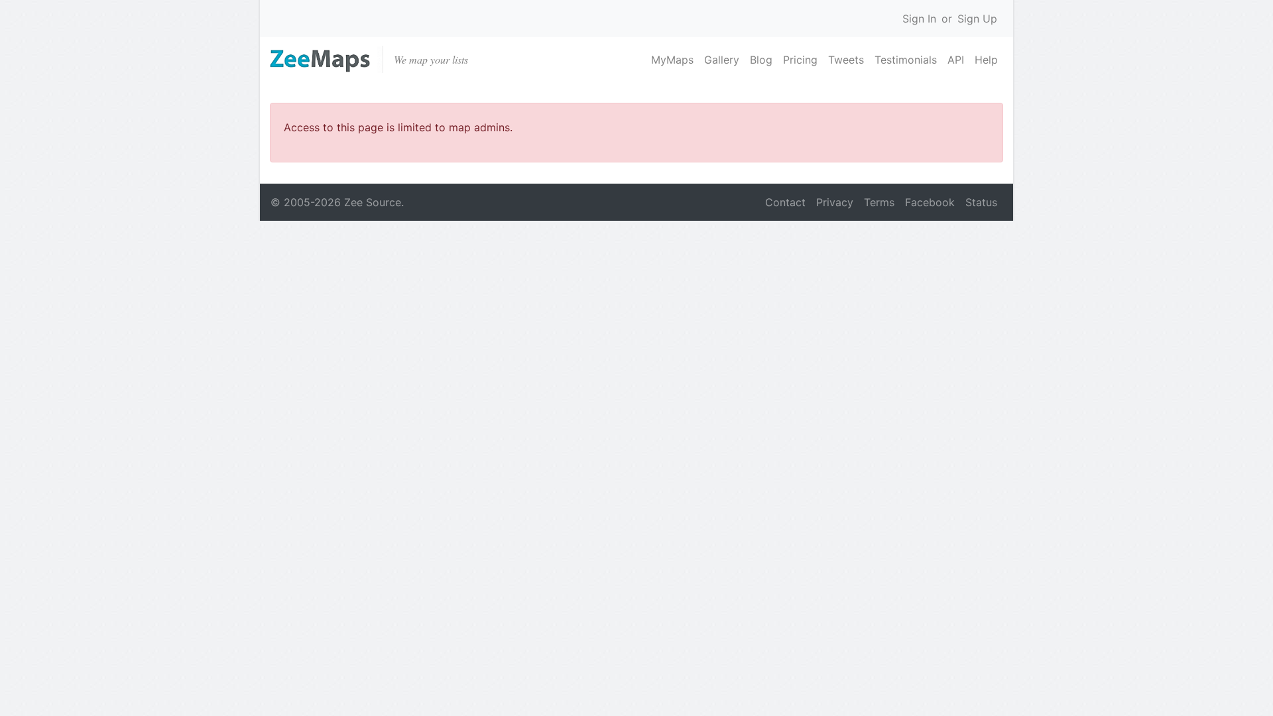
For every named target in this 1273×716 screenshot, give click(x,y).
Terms (879, 202)
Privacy (834, 202)
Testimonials (906, 59)
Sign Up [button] (977, 18)
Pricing (800, 59)
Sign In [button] (919, 18)
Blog (761, 59)
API (955, 59)
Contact (785, 202)
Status (981, 202)
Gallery (721, 59)
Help (986, 59)
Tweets (846, 59)
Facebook (930, 202)
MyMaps (672, 59)
